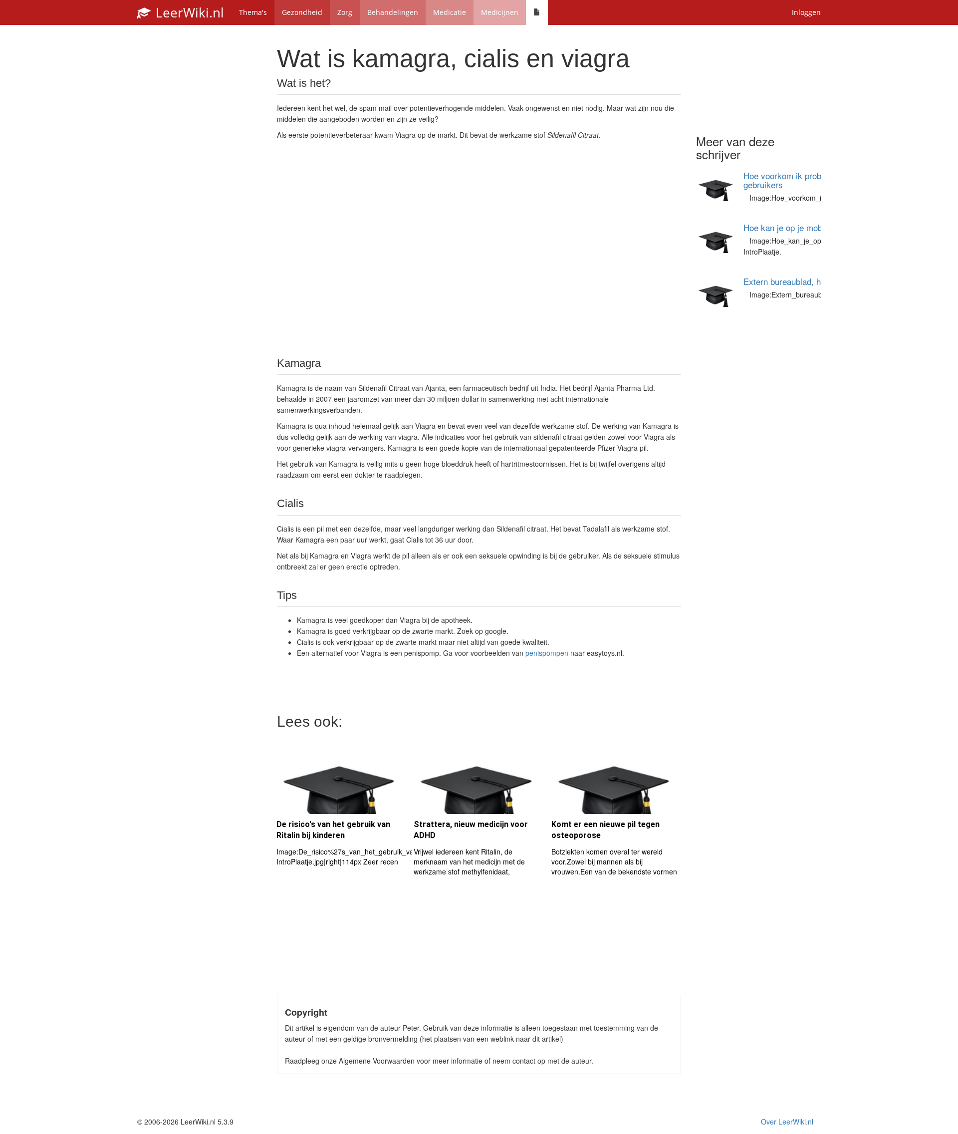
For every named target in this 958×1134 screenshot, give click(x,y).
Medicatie (449, 12)
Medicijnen (499, 12)
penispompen (546, 653)
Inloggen (806, 12)
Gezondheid (302, 12)
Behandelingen (392, 12)
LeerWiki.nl (188, 12)
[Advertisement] (479, 247)
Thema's (253, 12)
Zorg (344, 12)
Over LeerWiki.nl (787, 1122)
